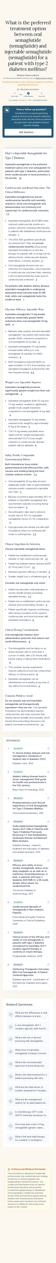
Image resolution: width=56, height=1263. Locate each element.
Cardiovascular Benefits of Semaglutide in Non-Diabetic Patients (28, 909)
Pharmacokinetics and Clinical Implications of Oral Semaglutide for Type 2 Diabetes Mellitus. (30, 805)
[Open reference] (48, 748)
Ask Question (26, 132)
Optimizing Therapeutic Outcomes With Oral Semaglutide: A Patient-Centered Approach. (31, 972)
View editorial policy (40, 100)
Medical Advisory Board (28, 75)
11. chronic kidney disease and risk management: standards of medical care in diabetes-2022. (31, 756)
